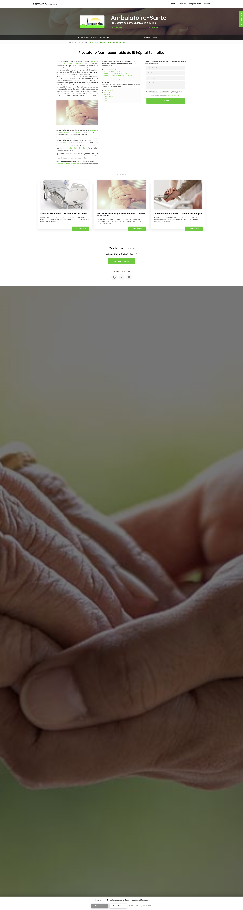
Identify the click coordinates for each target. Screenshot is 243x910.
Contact (207, 4)
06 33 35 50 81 (117, 27)
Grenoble (107, 94)
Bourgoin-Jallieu (109, 90)
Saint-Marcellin (108, 96)
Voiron (106, 100)
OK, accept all (100, 906)
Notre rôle (183, 4)
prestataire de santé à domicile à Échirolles (77, 62)
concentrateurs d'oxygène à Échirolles (83, 156)
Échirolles (85, 42)
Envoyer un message (121, 261)
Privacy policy (147, 906)
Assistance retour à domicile (113, 77)
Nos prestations (195, 4)
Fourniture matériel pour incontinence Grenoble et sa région (121, 214)
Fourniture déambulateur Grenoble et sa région (178, 213)
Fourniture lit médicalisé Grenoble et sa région (63, 213)
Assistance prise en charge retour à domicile (118, 75)
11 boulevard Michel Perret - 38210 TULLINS (94, 38)
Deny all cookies (118, 906)
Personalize (134, 906)
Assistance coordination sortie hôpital (115, 73)
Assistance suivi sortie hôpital (113, 79)
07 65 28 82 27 (154, 27)
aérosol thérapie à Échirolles (68, 164)
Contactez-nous (150, 38)
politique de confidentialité (172, 95)
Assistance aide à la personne (113, 71)
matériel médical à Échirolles (66, 142)
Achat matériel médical (111, 69)
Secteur (77, 42)
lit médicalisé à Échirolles (76, 148)
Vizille (105, 98)
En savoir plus (81, 229)
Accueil (173, 4)
